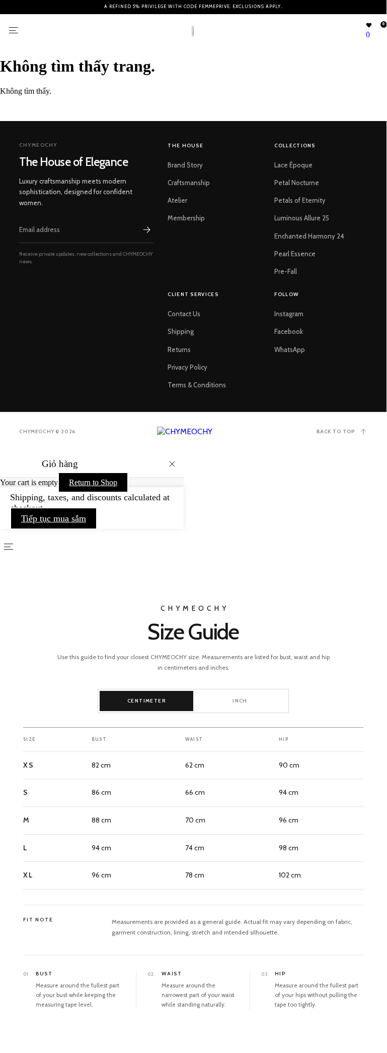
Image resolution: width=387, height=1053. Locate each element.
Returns (179, 349)
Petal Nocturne (296, 183)
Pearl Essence (295, 254)
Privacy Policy (187, 367)
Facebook (288, 331)
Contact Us (184, 314)
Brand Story (185, 165)
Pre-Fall (285, 271)
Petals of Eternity (300, 200)
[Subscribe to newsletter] (146, 229)
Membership (186, 218)
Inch (240, 700)
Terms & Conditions (197, 385)
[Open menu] (13, 30)
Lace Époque (293, 165)
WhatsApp (289, 349)
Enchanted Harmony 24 (309, 236)
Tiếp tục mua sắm (53, 518)
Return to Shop (93, 482)
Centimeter (146, 700)
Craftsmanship (189, 183)
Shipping (181, 331)
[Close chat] (362, 784)
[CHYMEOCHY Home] (193, 431)
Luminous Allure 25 (301, 218)
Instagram (288, 314)
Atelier (177, 200)
